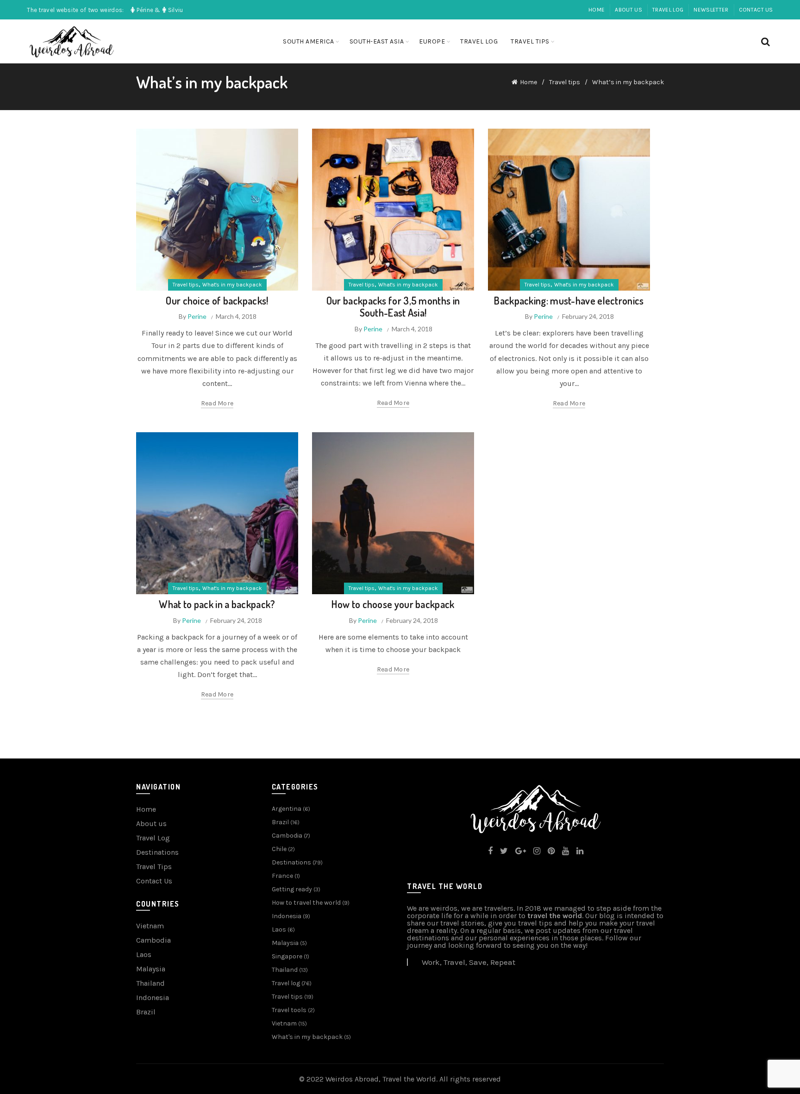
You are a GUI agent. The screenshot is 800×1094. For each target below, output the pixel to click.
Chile (279, 849)
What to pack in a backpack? (217, 603)
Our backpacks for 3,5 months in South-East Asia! (393, 306)
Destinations (157, 852)
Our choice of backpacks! (217, 300)
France (282, 876)
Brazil (146, 1011)
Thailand (150, 983)
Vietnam (150, 925)
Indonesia (152, 997)
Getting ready (292, 889)
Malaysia (150, 968)
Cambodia (153, 940)
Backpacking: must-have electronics (569, 300)
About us (628, 9)
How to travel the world (306, 903)
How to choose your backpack (392, 603)
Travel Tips (154, 866)
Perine (197, 316)
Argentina (286, 809)
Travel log (667, 9)
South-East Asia (377, 41)
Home (596, 9)
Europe (432, 41)
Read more (217, 403)
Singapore (287, 956)
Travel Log (153, 837)
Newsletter (711, 9)
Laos (143, 954)
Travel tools (289, 1010)
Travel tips (530, 41)
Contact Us (756, 9)
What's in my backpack (232, 284)
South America (308, 41)
